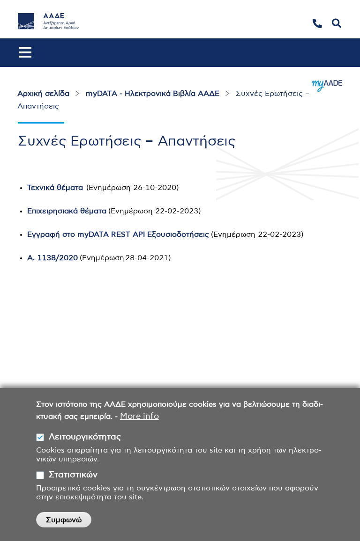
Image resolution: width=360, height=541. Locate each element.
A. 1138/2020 (52, 258)
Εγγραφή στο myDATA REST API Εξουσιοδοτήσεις (118, 234)
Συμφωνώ (64, 520)
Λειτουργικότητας (85, 437)
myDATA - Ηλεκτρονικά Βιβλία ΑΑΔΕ (152, 93)
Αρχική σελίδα (43, 93)
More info (139, 416)
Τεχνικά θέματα (55, 187)
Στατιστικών (73, 475)
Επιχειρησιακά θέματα (66, 211)
